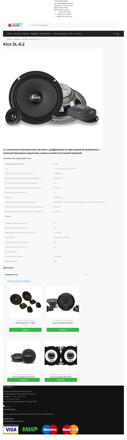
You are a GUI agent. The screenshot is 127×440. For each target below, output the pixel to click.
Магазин (17, 39)
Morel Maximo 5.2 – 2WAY (25, 323)
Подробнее (63, 330)
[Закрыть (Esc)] (2, 436)
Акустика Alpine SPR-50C (63, 323)
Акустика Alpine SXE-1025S (61, 377)
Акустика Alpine (67, 320)
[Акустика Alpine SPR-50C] (63, 302)
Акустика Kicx (34, 39)
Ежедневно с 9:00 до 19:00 (63, 5)
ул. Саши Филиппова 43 (63, 3)
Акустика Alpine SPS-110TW (23, 377)
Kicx (86, 274)
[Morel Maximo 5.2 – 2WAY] (25, 302)
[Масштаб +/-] (17, 436)
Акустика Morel (29, 320)
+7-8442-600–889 (12, 399)
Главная (9, 39)
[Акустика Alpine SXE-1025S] (61, 356)
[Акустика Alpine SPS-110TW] (23, 356)
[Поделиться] (7, 436)
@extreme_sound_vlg (61, 10)
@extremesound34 (61, 7)
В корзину (25, 330)
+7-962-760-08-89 (61, 1)
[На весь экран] (12, 436)
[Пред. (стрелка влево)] (2, 439)
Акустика (24, 39)
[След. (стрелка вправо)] (7, 439)
